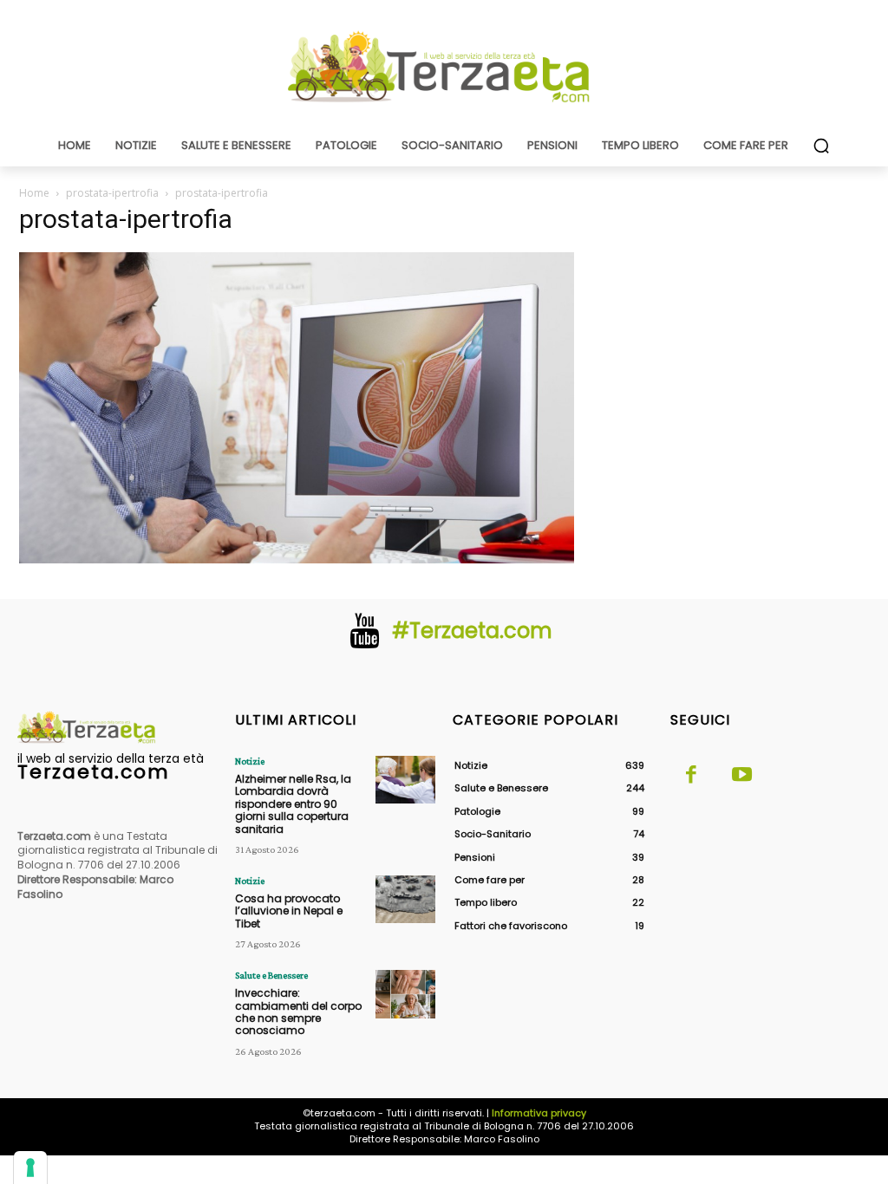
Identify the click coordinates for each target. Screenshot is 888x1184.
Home (34, 192)
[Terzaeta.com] (444, 66)
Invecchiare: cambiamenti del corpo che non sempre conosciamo (298, 1012)
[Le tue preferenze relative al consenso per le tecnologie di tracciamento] (30, 1167)
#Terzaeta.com (472, 630)
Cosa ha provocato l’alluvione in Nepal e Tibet (289, 911)
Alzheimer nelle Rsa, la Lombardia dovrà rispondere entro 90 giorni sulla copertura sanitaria (293, 803)
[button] (821, 145)
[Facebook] (691, 776)
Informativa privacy (539, 1113)
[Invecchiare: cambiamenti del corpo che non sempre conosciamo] (405, 994)
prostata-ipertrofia (112, 192)
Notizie (249, 761)
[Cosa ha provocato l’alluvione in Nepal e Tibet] (405, 899)
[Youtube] (741, 776)
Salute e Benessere (271, 975)
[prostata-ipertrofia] (296, 558)
